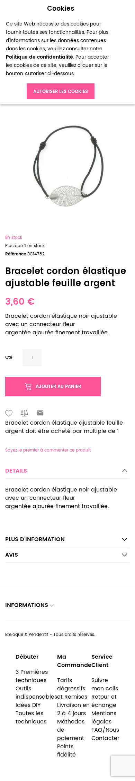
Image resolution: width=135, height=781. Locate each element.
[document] (60, 52)
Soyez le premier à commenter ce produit (48, 450)
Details (16, 470)
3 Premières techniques (32, 676)
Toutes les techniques (31, 717)
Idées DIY (28, 705)
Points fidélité (66, 750)
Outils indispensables (36, 692)
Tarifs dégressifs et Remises (72, 688)
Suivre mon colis (104, 684)
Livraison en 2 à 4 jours (73, 709)
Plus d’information (35, 539)
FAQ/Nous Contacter (105, 734)
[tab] (67, 473)
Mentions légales (103, 717)
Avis (11, 554)
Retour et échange (104, 701)
